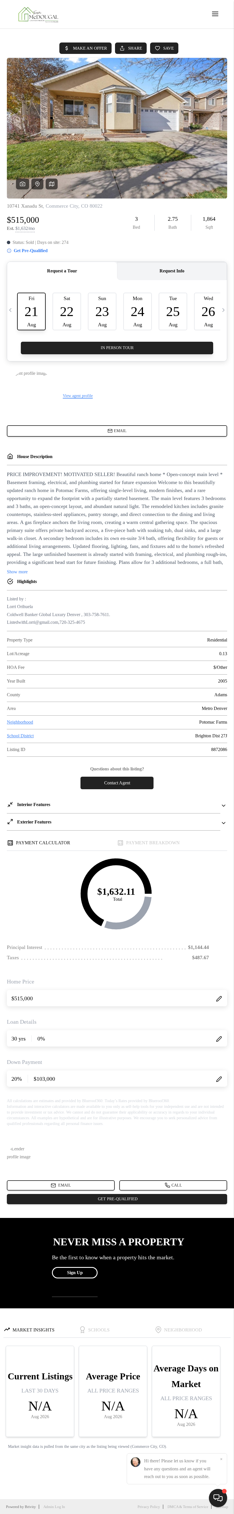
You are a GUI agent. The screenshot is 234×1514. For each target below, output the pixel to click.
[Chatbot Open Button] (218, 1498)
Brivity (30, 1507)
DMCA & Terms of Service (188, 1507)
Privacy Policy (149, 1507)
